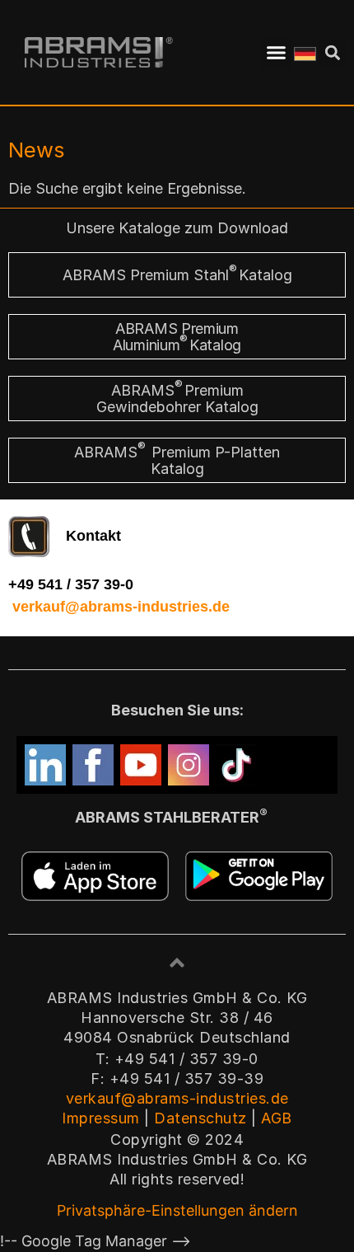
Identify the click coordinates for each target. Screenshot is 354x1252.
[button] (276, 52)
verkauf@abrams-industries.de (121, 606)
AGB (276, 1118)
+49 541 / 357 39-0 (70, 584)
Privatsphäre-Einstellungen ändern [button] (177, 1210)
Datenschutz (200, 1118)
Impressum (101, 1118)
